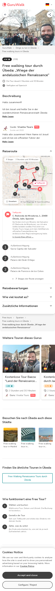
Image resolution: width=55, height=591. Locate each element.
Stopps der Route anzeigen (30, 278)
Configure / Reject (27, 584)
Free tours (7, 317)
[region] (27, 181)
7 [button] (15, 194)
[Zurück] (5, 14)
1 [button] (29, 187)
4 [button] (37, 168)
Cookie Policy (27, 566)
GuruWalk (7, 48)
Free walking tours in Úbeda (15, 51)
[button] (40, 189)
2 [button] (24, 184)
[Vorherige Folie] (7, 29)
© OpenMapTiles (27, 202)
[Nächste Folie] (48, 29)
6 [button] (16, 186)
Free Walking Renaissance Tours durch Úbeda (27, 478)
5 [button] (22, 167)
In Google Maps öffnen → (23, 237)
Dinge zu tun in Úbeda (26, 48)
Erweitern (13, 201)
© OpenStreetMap (42, 202)
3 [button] (34, 181)
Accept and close (27, 575)
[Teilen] (50, 14)
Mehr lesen (8, 116)
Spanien (20, 317)
